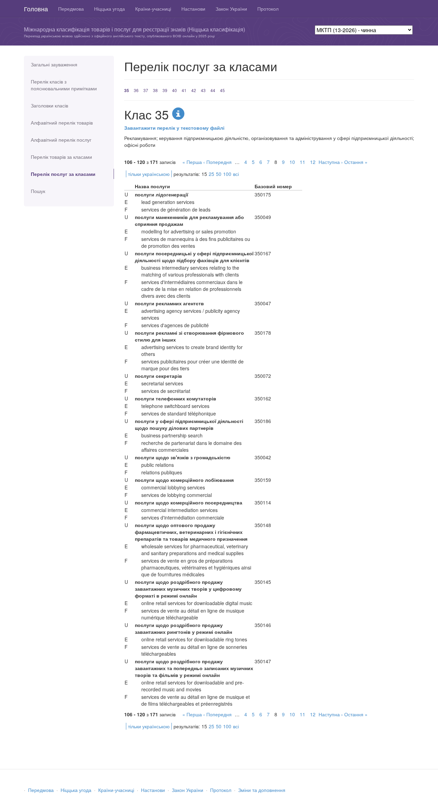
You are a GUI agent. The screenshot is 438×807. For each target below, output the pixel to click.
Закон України (231, 8)
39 (165, 90)
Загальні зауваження (54, 64)
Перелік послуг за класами (63, 173)
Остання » (356, 161)
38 (155, 90)
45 (222, 90)
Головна (36, 8)
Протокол (268, 8)
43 (203, 90)
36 (136, 90)
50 (218, 173)
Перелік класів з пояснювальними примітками (64, 85)
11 (302, 161)
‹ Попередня (217, 161)
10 (292, 161)
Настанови (193, 8)
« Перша (192, 161)
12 (312, 161)
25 (211, 173)
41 (184, 90)
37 (145, 90)
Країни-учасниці (153, 8)
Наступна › (331, 161)
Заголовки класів (49, 105)
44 (212, 90)
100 (227, 173)
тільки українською (149, 173)
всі (236, 173)
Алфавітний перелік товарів (62, 122)
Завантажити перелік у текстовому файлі (174, 127)
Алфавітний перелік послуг (61, 139)
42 (193, 90)
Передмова (71, 8)
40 (174, 90)
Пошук (38, 191)
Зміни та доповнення (261, 789)
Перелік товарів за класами (61, 156)
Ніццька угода (109, 8)
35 (126, 90)
